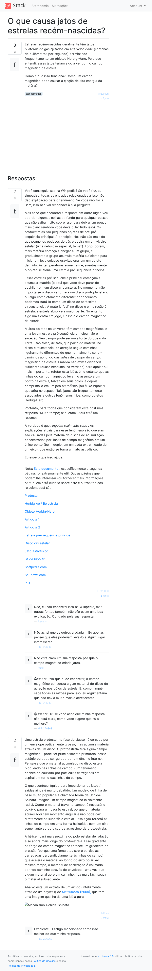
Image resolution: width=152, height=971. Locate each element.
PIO (27, 583)
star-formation (34, 93)
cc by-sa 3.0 (106, 956)
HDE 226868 (101, 591)
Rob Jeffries (102, 913)
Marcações (60, 6)
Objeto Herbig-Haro (40, 511)
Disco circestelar (37, 543)
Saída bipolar (35, 559)
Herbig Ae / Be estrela (41, 503)
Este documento (46, 469)
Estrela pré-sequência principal (48, 535)
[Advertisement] (67, 135)
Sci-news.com (35, 575)
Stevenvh (42, 621)
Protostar (32, 496)
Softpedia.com (36, 567)
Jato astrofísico (36, 551)
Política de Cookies (44, 960)
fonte (105, 98)
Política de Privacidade (21, 965)
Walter (40, 667)
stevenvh (103, 93)
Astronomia (40, 6)
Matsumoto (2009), (76, 892)
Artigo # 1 (32, 519)
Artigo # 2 (32, 527)
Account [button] (136, 6)
